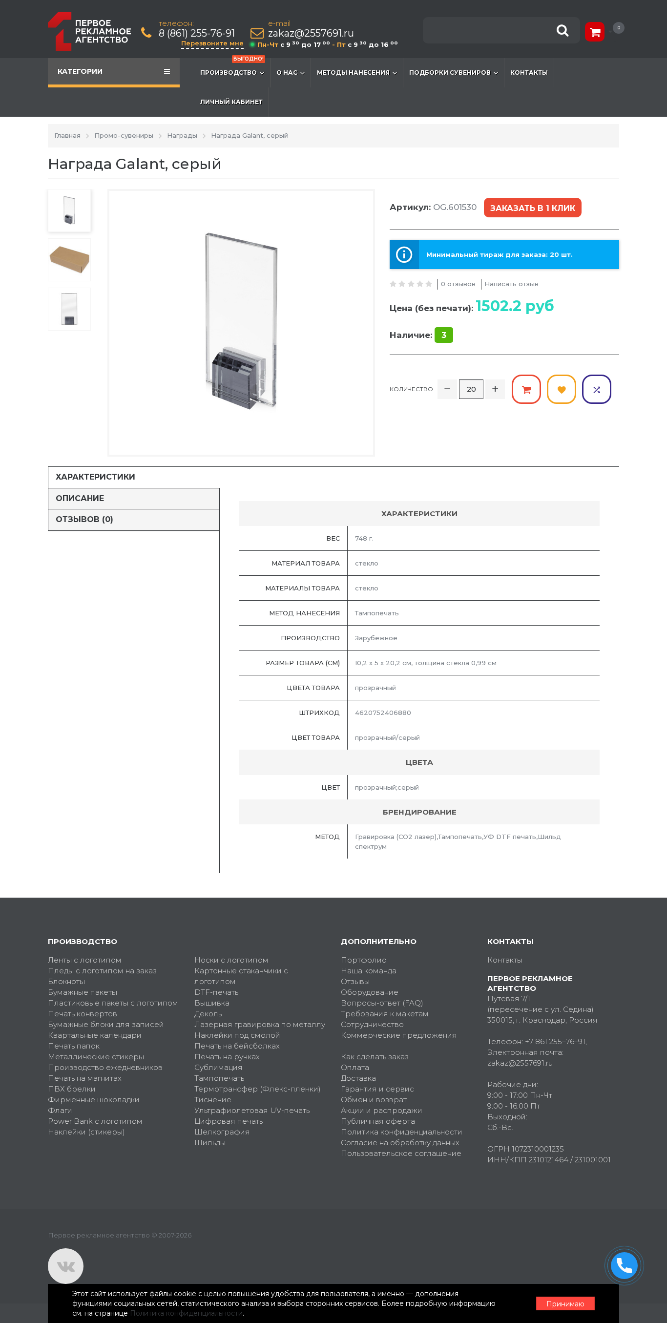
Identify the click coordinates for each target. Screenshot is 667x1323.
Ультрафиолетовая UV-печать (252, 1110)
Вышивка (211, 1003)
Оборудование (369, 992)
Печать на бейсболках (237, 1045)
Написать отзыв (511, 284)
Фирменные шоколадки (94, 1099)
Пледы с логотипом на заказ (102, 970)
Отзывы (355, 981)
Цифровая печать (228, 1121)
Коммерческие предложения (399, 1035)
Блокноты (66, 981)
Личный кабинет (231, 101)
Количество (411, 389)
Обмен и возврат (374, 1099)
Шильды (210, 1142)
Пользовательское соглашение (401, 1153)
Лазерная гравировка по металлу (259, 1024)
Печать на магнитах (85, 1078)
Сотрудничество (372, 1024)
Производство (232, 67)
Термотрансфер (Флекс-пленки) (257, 1088)
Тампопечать (219, 1078)
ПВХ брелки (72, 1088)
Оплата (355, 1067)
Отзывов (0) (84, 519)
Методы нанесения (353, 72)
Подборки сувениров (450, 72)
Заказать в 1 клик (532, 208)
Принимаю (565, 1304)
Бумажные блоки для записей (106, 1024)
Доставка (358, 1078)
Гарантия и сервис (377, 1088)
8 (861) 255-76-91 (197, 33)
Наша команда (368, 970)
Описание (80, 498)
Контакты (529, 72)
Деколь (208, 1013)
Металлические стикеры (96, 1056)
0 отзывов (458, 284)
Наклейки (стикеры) (86, 1131)
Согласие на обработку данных (400, 1142)
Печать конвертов (82, 1013)
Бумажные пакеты (82, 992)
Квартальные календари (95, 1035)
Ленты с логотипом (85, 960)
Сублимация (218, 1067)
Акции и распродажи (381, 1110)
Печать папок (74, 1045)
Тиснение (212, 1099)
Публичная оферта (378, 1121)
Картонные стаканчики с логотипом (241, 976)
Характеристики (95, 477)
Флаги (60, 1110)
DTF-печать (216, 992)
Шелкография (222, 1131)
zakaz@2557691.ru (311, 33)
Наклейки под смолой (237, 1035)
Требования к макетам (385, 1013)
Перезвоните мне (212, 43)
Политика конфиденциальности (401, 1131)
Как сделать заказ (375, 1056)
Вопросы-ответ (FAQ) (382, 1003)
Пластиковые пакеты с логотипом (113, 1003)
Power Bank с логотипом (95, 1121)
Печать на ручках (227, 1056)
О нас (286, 72)
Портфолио (364, 960)
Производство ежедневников (105, 1067)
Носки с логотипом (231, 960)
